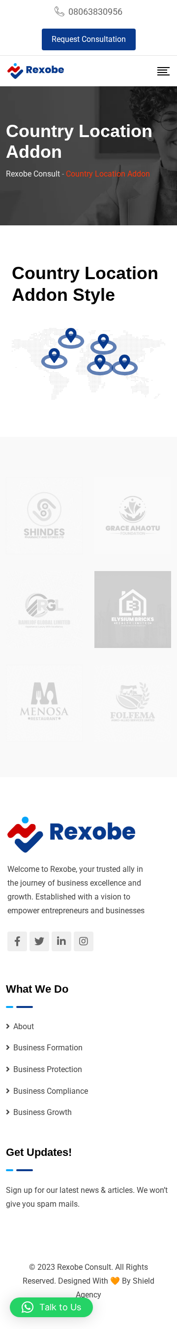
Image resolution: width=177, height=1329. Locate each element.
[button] (51, 1307)
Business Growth (42, 1112)
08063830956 (95, 11)
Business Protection (47, 1069)
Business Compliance (50, 1091)
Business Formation (48, 1047)
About (23, 1026)
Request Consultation (89, 39)
